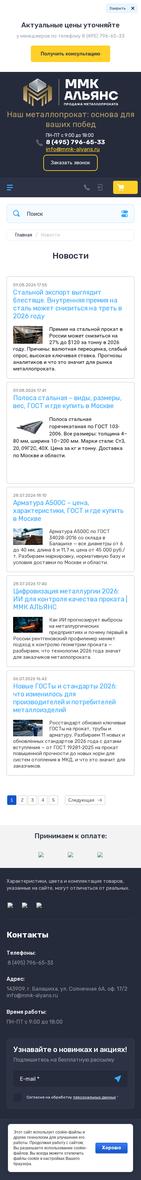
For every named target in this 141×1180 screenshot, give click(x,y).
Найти (16, 213)
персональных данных (94, 1097)
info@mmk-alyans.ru (73, 149)
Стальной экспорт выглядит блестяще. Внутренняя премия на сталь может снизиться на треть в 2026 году (67, 304)
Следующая (81, 800)
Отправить (118, 1078)
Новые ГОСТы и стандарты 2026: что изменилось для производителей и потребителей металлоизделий (65, 698)
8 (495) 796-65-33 (75, 142)
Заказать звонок (70, 163)
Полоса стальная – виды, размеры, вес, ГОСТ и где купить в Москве (67, 402)
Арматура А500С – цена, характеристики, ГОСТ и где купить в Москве (68, 511)
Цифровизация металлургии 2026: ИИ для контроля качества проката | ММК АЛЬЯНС (70, 599)
